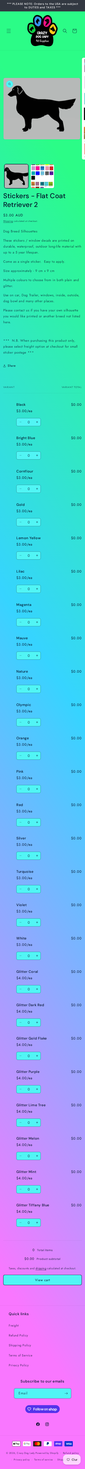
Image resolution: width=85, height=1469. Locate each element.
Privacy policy (22, 1459)
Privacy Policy (19, 1365)
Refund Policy (18, 1335)
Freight (14, 1325)
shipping (41, 1268)
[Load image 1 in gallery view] (16, 176)
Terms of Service (20, 1355)
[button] (9, 31)
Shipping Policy (20, 1345)
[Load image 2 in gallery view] (42, 176)
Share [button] (12, 365)
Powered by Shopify (47, 1453)
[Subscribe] (66, 1393)
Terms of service (43, 1459)
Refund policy (71, 1453)
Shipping (8, 221)
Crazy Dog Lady (26, 1453)
